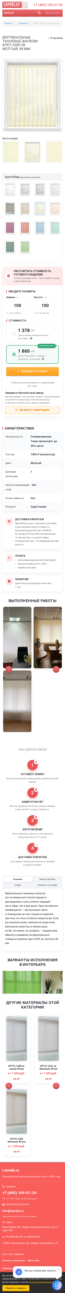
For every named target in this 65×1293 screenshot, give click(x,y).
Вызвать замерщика (34, 410)
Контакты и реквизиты (13, 1260)
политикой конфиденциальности (44, 1282)
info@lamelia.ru (13, 1211)
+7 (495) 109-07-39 (48, 5)
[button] (9, 669)
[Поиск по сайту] (39, 13)
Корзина (54, 13)
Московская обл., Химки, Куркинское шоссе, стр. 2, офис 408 (30, 1229)
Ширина (12, 297)
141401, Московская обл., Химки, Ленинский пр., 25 (30, 1243)
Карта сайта (33, 1260)
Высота (40, 297)
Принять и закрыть (16, 1288)
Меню (10, 12)
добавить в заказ (34, 371)
